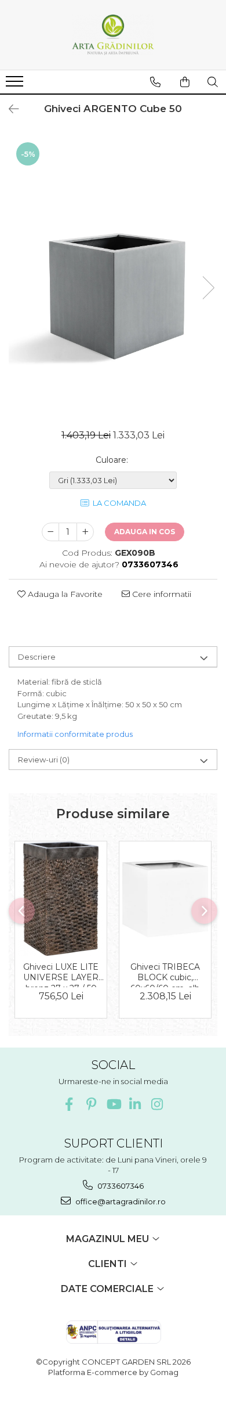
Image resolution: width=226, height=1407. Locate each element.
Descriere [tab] (37, 656)
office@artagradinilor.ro (120, 1201)
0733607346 (120, 1185)
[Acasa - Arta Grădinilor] (113, 35)
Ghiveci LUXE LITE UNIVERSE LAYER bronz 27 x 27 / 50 (61, 974)
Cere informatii (160, 594)
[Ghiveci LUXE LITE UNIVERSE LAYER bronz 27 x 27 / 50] (61, 898)
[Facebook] (69, 1104)
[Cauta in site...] (212, 81)
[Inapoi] (8, 109)
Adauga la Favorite (64, 594)
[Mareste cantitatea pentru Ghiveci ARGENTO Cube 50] (85, 532)
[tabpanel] (113, 276)
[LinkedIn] (135, 1104)
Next (208, 288)
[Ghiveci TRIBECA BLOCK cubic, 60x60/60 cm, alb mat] (165, 898)
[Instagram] (157, 1104)
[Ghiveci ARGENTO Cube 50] (113, 276)
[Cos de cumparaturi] (185, 81)
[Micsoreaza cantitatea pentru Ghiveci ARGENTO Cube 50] (50, 532)
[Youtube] (113, 1104)
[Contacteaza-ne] (155, 81)
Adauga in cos (144, 531)
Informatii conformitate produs (75, 734)
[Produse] (16, 84)
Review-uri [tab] (44, 759)
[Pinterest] (91, 1104)
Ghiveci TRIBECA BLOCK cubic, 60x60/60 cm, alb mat (165, 974)
